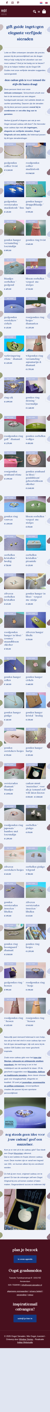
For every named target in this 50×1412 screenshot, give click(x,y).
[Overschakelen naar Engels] (46, 3)
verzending (21, 1295)
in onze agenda (25, 1259)
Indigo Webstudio (25, 1342)
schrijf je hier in (25, 1318)
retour (30, 1295)
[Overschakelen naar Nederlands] (41, 3)
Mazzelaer (18, 1153)
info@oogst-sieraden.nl (32, 1285)
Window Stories (26, 1339)
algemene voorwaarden (17, 1291)
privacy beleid (36, 1291)
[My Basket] (44, 11)
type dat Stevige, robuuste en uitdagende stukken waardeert (23, 1061)
